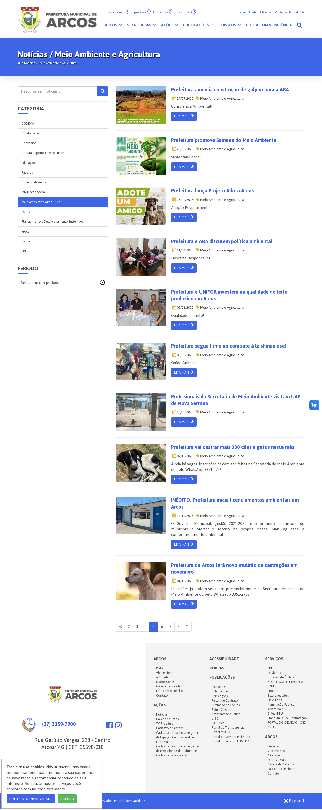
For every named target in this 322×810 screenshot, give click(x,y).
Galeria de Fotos (167, 719)
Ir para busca (162, 12)
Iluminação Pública (281, 705)
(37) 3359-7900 (59, 724)
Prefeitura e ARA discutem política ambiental (221, 241)
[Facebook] (109, 726)
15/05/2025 (184, 412)
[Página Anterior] (120, 627)
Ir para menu (141, 12)
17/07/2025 (184, 98)
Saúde (26, 241)
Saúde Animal (183, 363)
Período (28, 268)
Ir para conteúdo (116, 12)
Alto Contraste (278, 12)
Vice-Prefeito (164, 673)
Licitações (218, 687)
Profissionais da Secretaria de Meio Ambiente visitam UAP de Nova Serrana (235, 400)
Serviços (227, 25)
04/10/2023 (184, 580)
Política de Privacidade (129, 801)
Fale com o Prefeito (169, 691)
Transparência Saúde (226, 714)
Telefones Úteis (278, 695)
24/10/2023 (184, 515)
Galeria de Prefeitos (169, 686)
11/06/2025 (184, 250)
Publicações (196, 25)
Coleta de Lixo (32, 133)
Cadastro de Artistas (169, 728)
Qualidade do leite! (187, 315)
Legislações (220, 696)
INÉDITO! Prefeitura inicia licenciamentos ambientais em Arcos (235, 503)
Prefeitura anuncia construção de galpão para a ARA (230, 89)
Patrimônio (219, 710)
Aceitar (67, 798)
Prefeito (161, 668)
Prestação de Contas (226, 705)
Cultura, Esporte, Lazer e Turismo (44, 153)
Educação (28, 163)
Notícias (29, 63)
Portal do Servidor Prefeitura (231, 737)
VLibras (263, 12)
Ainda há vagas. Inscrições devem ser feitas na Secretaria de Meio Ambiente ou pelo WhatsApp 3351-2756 (237, 466)
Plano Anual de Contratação (287, 718)
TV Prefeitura (165, 724)
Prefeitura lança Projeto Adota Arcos (212, 191)
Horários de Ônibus (281, 677)
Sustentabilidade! (186, 157)
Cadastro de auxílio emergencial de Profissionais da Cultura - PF (178, 748)
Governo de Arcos (34, 182)
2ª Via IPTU (275, 714)
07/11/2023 (184, 456)
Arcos (111, 25)
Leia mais (182, 116)
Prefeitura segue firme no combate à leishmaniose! (228, 346)
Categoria (31, 108)
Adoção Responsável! (190, 207)
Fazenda (27, 173)
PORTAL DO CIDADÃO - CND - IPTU (288, 725)
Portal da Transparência (228, 728)
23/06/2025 (184, 199)
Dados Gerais (165, 682)
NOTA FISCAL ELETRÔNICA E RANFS (286, 684)
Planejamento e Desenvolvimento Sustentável (53, 222)
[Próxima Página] (187, 627)
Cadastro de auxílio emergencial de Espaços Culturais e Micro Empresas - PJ (178, 737)
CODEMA (28, 124)
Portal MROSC (221, 732)
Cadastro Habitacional (171, 755)
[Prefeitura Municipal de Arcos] (58, 19)
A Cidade (162, 677)
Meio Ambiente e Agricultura (57, 63)
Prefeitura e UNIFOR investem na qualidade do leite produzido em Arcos (229, 295)
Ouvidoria (274, 673)
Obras (26, 212)
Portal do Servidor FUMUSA (230, 741)
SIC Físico (218, 723)
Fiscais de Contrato (225, 701)
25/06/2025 (184, 149)
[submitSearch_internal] (102, 91)
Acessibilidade (248, 12)
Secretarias (139, 25)
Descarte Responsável (190, 258)
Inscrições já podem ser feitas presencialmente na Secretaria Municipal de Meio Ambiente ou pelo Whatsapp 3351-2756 (237, 591)
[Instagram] (118, 726)
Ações (168, 25)
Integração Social (34, 192)
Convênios (29, 143)
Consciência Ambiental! (191, 106)
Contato (162, 695)
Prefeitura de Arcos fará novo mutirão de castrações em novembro (234, 568)
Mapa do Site (296, 12)
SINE (24, 251)
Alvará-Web (276, 709)
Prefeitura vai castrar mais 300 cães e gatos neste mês (232, 447)
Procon (26, 231)
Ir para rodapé (185, 12)
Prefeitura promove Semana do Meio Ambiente (223, 140)
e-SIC (215, 719)
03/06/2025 (184, 307)
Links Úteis (275, 700)
